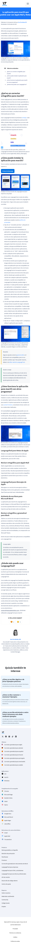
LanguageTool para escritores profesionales (14, 874)
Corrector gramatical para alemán (13, 748)
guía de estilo (20, 355)
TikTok (13, 737)
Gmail (6, 833)
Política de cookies (15, 941)
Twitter (3, 737)
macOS (6, 777)
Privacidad (15, 928)
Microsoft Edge (8, 794)
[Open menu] (28, 4)
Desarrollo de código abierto (10, 880)
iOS (5, 774)
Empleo (4, 906)
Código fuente (6, 903)
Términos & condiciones (15, 933)
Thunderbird (7, 839)
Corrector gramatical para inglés (13, 744)
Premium (4, 860)
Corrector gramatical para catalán (13, 765)
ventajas (24, 117)
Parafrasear (5, 857)
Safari (6, 801)
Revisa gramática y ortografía (10, 850)
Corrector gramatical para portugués (14, 758)
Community (5, 899)
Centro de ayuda (6, 884)
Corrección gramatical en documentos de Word (15, 863)
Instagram (9, 737)
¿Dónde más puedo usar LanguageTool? (17, 84)
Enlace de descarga (7, 171)
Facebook (6, 737)
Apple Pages (7, 820)
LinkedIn (16, 737)
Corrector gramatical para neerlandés (14, 761)
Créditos (15, 937)
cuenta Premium (8, 405)
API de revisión (6, 877)
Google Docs (7, 813)
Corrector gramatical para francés (13, 755)
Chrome (6, 791)
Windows (6, 780)
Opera (6, 805)
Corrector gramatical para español (13, 751)
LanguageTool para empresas (10, 867)
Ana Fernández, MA (22, 22)
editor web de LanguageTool (17, 362)
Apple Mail (7, 836)
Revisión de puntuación (8, 853)
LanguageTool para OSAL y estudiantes (12, 870)
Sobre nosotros (6, 893)
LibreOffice (7, 824)
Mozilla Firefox (8, 798)
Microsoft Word (8, 817)
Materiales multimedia (8, 896)
